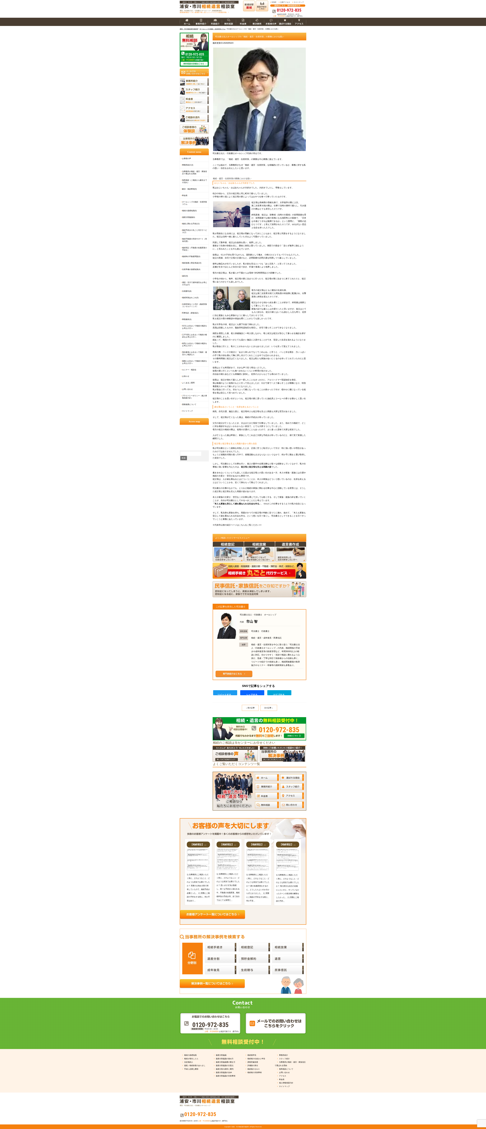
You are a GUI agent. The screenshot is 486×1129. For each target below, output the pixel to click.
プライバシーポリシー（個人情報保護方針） (194, 397)
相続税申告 (251, 1055)
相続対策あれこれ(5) (190, 298)
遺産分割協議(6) (188, 217)
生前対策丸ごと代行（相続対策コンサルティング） (194, 305)
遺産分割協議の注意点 (225, 1065)
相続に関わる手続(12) (191, 224)
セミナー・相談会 (189, 370)
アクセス (282, 1076)
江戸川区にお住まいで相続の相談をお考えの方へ (194, 336)
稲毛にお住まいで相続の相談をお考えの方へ (194, 344)
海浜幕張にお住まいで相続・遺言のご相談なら (194, 353)
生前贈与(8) (186, 291)
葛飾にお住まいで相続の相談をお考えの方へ (194, 362)
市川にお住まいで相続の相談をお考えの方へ (194, 327)
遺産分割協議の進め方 (225, 1059)
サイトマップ (299, 2)
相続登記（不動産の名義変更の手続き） (194, 249)
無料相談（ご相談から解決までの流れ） (194, 181)
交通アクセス (285, 2)
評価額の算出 (252, 1065)
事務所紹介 (283, 1055)
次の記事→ (268, 708)
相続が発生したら (191, 1059)
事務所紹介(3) (187, 165)
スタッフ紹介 (284, 1059)
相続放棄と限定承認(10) (191, 263)
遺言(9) (185, 276)
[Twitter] (226, 693)
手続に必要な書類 (191, 1069)
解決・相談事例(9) (189, 189)
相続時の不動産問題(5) (191, 256)
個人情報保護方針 (286, 1083)
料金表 (184, 195)
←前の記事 (250, 708)
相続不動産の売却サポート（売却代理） (194, 240)
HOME (273, 2)
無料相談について (286, 1069)
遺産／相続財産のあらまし (194, 1065)
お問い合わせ (187, 389)
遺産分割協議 (221, 1055)
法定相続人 (188, 1062)
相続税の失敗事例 (254, 1072)
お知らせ (185, 376)
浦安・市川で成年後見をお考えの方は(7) (194, 283)
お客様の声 (186, 158)
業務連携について (189, 404)
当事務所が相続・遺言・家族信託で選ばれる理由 (194, 172)
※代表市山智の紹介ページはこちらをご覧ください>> (237, 525)
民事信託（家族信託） (191, 313)
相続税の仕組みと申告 (256, 1059)
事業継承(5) (186, 319)
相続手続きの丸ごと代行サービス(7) (194, 231)
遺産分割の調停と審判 (225, 1069)
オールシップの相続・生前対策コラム (194, 203)
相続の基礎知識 (190, 1055)
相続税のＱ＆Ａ (253, 1069)
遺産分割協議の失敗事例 (225, 1076)
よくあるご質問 (188, 383)
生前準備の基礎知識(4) (191, 269)
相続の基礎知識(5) (189, 211)
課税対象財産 (252, 1062)
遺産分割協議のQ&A (224, 1072)
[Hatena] (280, 693)
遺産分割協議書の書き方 (225, 1062)
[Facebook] (253, 693)
